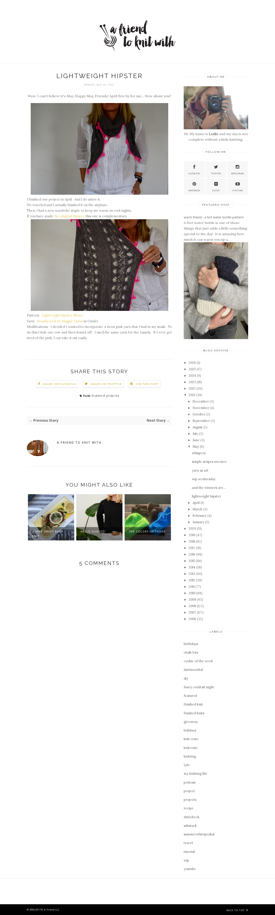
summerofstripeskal (199, 834)
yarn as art (200, 470)
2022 (193, 388)
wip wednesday (203, 479)
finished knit (193, 704)
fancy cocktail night (199, 687)
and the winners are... (209, 488)
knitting (190, 756)
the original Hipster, (69, 216)
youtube (190, 869)
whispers (199, 453)
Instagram (237, 173)
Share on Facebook (59, 384)
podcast (190, 782)
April (196, 503)
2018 (192, 541)
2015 (192, 561)
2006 (193, 619)
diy (186, 678)
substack (190, 826)
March (197, 509)
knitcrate (191, 748)
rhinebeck (191, 817)
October (199, 414)
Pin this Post (147, 384)
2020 (193, 528)
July (195, 434)
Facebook (194, 173)
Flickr (216, 190)
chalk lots (191, 652)
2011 (192, 587)
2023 (193, 382)
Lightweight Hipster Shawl (61, 315)
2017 (192, 548)
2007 (193, 612)
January (198, 522)
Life (187, 765)
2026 (193, 363)
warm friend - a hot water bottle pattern (214, 217)
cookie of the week (198, 661)
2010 (192, 593)
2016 (192, 554)
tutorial (189, 852)
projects (112, 395)
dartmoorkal (193, 670)
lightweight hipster (206, 496)
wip (186, 860)
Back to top (235, 910)
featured (98, 395)
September (201, 421)
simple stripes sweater (209, 462)
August (197, 427)
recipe (189, 808)
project (189, 791)
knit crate (191, 739)
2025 (193, 369)
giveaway (191, 722)
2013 (192, 574)
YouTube (237, 190)
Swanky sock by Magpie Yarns (60, 321)
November (201, 408)
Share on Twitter (106, 384)
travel (188, 843)
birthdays (191, 644)
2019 (192, 535)
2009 (193, 599)
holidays (190, 730)
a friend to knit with (79, 442)
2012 (192, 580)
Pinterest (194, 190)
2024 (193, 375)
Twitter (216, 173)
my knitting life (195, 774)
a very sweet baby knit (47, 534)
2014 (192, 567)
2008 (193, 606)
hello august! (93, 531)
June (196, 440)
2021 (192, 395)
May (196, 446)
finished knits (194, 713)
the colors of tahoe (147, 531)
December (201, 401)
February (199, 516)
